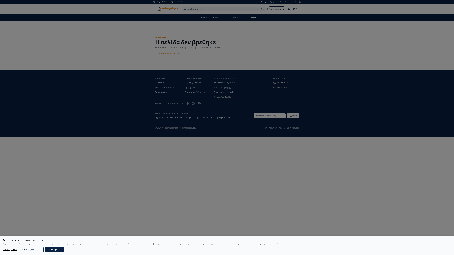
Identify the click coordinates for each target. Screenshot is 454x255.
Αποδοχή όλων (54, 249)
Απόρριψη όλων (10, 249)
